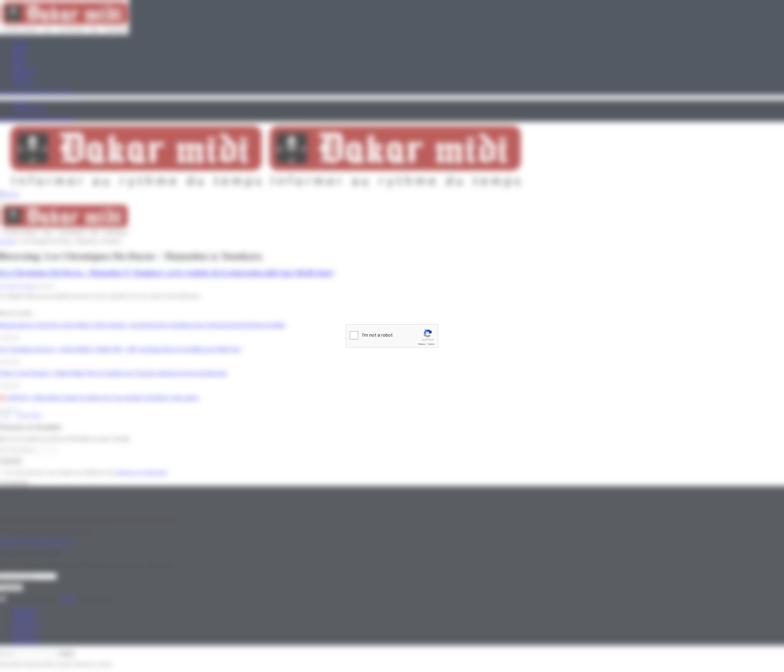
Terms (431, 344)
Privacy (421, 344)
